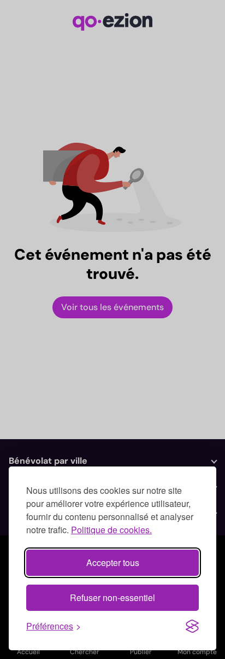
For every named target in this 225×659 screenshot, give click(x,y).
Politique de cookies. (111, 529)
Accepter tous (112, 562)
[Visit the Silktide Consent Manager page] (192, 626)
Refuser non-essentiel (112, 597)
